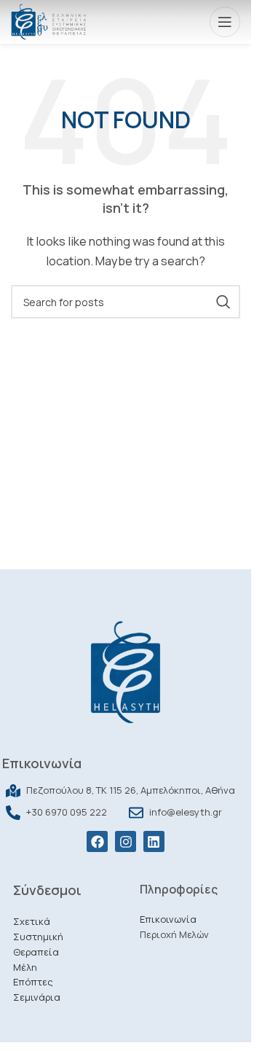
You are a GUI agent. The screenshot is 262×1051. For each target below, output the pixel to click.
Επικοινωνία (168, 919)
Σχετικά (31, 921)
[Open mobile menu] (224, 21)
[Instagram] (125, 841)
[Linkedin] (153, 841)
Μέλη (25, 967)
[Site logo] (48, 20)
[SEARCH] (223, 302)
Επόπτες (33, 981)
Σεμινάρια (36, 997)
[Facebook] (97, 841)
